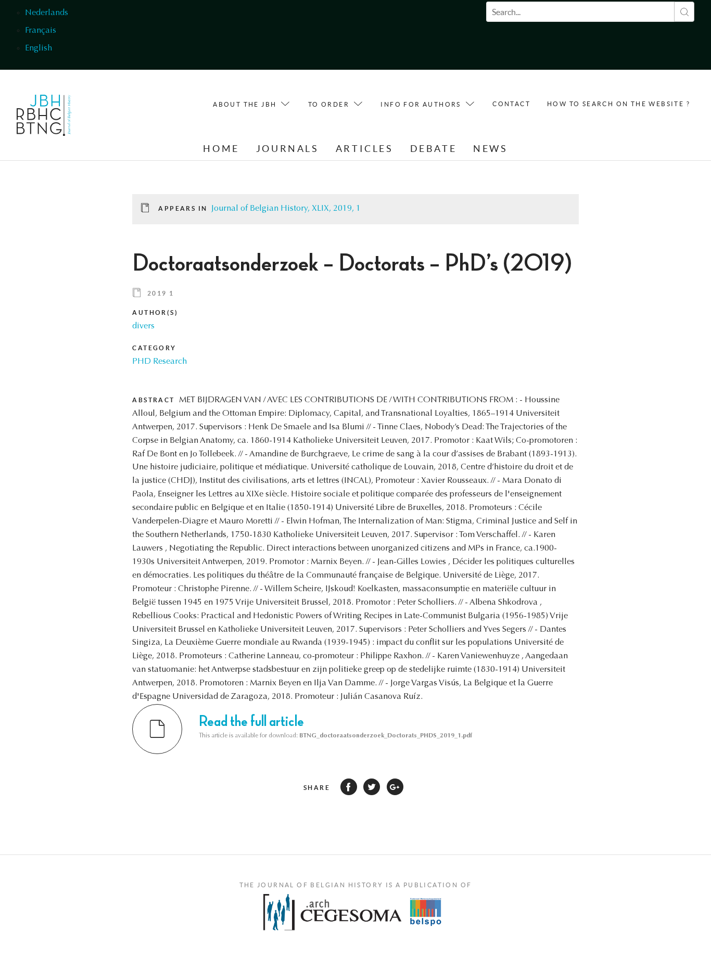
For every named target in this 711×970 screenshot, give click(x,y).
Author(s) (155, 312)
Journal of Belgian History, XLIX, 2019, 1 (286, 209)
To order (328, 104)
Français (40, 31)
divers (143, 326)
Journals (287, 148)
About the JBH (244, 104)
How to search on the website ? (618, 103)
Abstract (153, 400)
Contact (511, 103)
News (490, 148)
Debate (433, 148)
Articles (364, 148)
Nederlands (46, 13)
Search (684, 12)
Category (154, 347)
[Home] (44, 118)
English (38, 48)
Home (221, 148)
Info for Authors (420, 104)
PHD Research (159, 362)
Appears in (182, 208)
